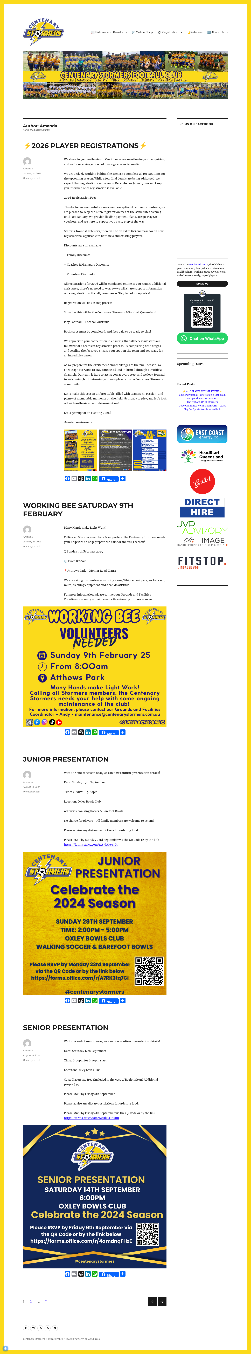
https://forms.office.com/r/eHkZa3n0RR (91, 1118)
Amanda (28, 168)
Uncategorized (31, 178)
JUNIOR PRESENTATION (66, 759)
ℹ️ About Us (215, 32)
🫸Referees (195, 32)
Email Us (202, 283)
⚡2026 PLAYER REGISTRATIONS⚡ (85, 145)
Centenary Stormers (34, 1339)
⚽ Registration (168, 32)
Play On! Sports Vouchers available (202, 409)
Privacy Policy (55, 1339)
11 (47, 1302)
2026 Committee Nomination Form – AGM (202, 405)
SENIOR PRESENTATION (65, 1027)
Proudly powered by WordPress (83, 1339)
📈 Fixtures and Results (107, 32)
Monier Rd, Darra (198, 264)
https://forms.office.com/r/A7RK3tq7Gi (90, 844)
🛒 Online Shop (142, 32)
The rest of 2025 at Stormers (202, 402)
